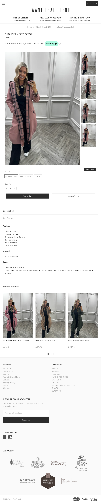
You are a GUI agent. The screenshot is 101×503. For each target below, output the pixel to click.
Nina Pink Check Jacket (64, 27)
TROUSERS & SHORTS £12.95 (64, 385)
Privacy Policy (9, 382)
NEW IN (55, 369)
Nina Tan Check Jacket (45, 340)
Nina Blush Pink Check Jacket (16, 340)
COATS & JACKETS (43, 27)
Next (95, 311)
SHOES (55, 388)
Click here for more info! (50, 21)
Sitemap (6, 388)
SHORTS (55, 371)
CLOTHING (56, 374)
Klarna (6, 385)
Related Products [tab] (11, 286)
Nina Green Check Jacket (79, 340)
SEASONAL (56, 391)
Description (8, 211)
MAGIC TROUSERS (60, 377)
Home (29, 27)
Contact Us (8, 371)
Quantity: (8, 184)
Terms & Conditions (11, 377)
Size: (10, 172)
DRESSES (55, 382)
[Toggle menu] (3, 3)
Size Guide (90, 169)
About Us (7, 369)
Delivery (6, 380)
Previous (5, 311)
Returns (6, 374)
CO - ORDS (57, 380)
